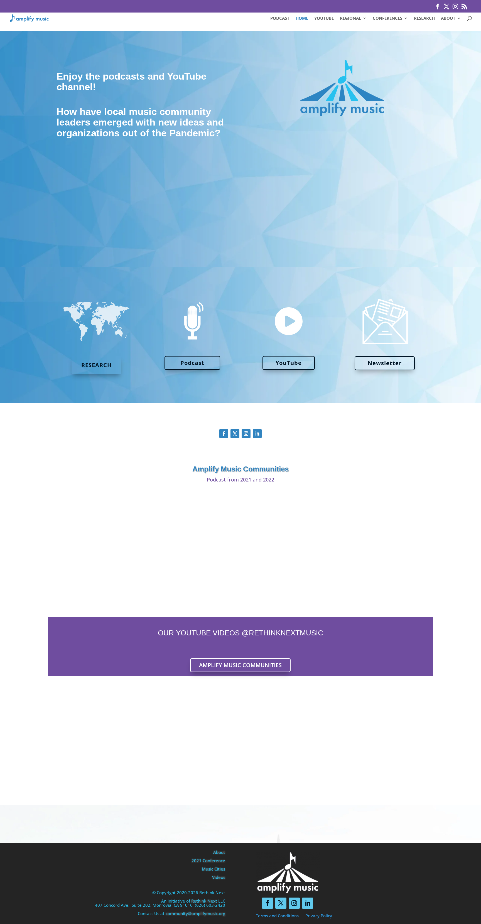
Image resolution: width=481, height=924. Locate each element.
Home (302, 18)
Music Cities (213, 869)
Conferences (387, 18)
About (448, 18)
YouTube (324, 18)
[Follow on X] (234, 433)
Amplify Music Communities (240, 665)
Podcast (279, 18)
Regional (350, 18)
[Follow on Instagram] (246, 433)
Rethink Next (204, 901)
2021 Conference (208, 860)
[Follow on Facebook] (223, 433)
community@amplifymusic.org (195, 913)
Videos (218, 877)
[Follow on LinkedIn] (257, 433)
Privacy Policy (318, 915)
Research (424, 18)
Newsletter (385, 363)
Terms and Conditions (277, 915)
